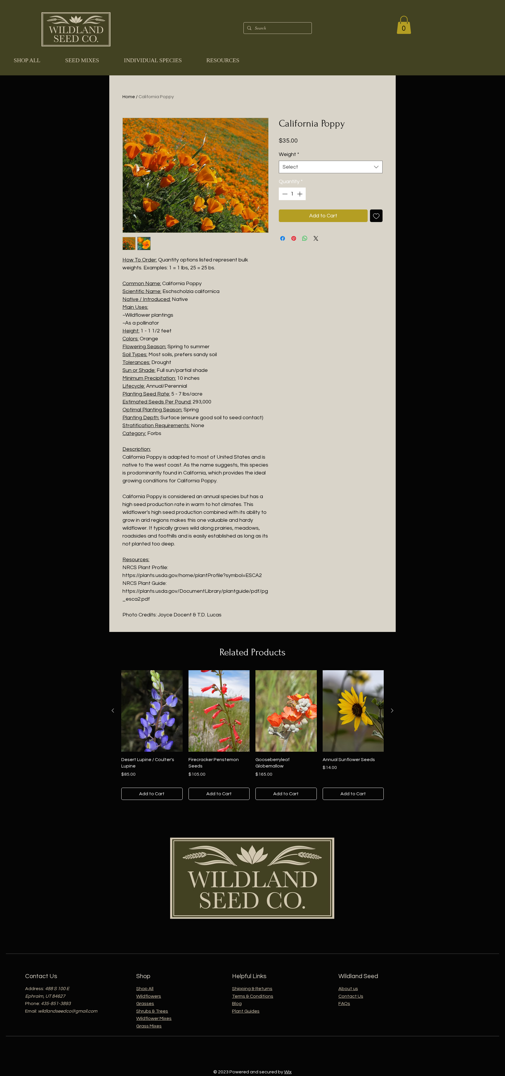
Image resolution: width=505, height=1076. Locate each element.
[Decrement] (284, 194)
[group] (252, 735)
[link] (403, 25)
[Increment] (300, 194)
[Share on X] (315, 238)
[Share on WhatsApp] (304, 238)
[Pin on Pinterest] (293, 238)
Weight (289, 154)
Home (128, 96)
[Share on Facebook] (282, 238)
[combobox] (331, 167)
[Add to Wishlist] (376, 215)
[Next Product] (392, 710)
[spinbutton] (292, 194)
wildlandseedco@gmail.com (67, 1011)
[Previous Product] (112, 710)
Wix (288, 1072)
